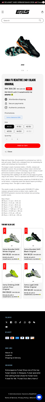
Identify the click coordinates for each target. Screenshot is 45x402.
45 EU (28, 131)
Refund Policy (35, 398)
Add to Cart (22, 146)
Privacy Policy (23, 398)
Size (6, 122)
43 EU (9, 131)
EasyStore (33, 394)
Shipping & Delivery (13, 358)
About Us (9, 353)
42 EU (28, 127)
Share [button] (10, 152)
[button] (2, 12)
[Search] (40, 20)
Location (8, 355)
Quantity (8, 135)
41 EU (19, 127)
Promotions (9, 113)
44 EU (19, 131)
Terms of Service (11, 398)
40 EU (9, 127)
